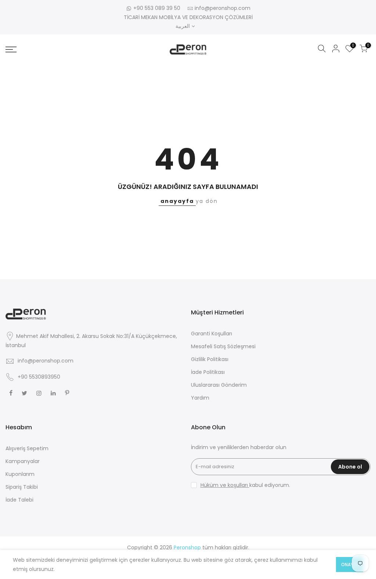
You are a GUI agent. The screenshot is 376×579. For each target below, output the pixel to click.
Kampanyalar (23, 461)
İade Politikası (208, 372)
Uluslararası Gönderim (219, 385)
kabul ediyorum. (245, 485)
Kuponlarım (20, 474)
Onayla (349, 564)
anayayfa (177, 201)
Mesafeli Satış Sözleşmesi (223, 346)
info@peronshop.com (222, 8)
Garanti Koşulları (211, 333)
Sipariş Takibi (22, 487)
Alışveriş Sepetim (27, 448)
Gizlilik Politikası (209, 359)
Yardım (200, 397)
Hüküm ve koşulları (224, 485)
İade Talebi (19, 499)
